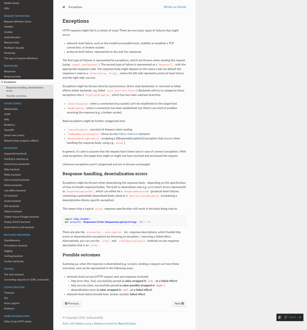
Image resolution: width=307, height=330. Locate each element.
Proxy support (12, 303)
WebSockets (11, 109)
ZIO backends (11, 206)
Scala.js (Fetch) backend (17, 222)
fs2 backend (10, 195)
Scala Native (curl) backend (19, 227)
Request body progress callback (21, 140)
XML (6, 119)
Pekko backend (12, 174)
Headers (8, 26)
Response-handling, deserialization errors (25, 89)
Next (178, 303)
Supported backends (15, 153)
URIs (6, 8)
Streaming (9, 53)
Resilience (9, 125)
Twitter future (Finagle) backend (21, 217)
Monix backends (13, 185)
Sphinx (80, 323)
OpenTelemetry (12, 240)
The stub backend (14, 274)
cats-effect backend (15, 190)
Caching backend (13, 256)
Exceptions (10, 82)
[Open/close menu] (2, 82)
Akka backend (11, 169)
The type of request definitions (21, 58)
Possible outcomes (16, 96)
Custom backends (14, 261)
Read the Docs (127, 323)
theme (98, 323)
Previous (73, 303)
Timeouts (9, 292)
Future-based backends (16, 180)
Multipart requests (14, 48)
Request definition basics (17, 21)
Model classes (11, 3)
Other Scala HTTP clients (17, 321)
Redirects (9, 308)
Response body (12, 76)
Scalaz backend (12, 201)
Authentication (12, 37)
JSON (7, 114)
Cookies (8, 32)
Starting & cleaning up (16, 159)
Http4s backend (13, 211)
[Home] (64, 7)
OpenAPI (9, 130)
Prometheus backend (15, 245)
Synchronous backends (16, 164)
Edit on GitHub (176, 7)
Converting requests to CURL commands (26, 279)
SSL (6, 298)
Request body (11, 42)
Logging (8, 251)
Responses (10, 71)
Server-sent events (14, 135)
